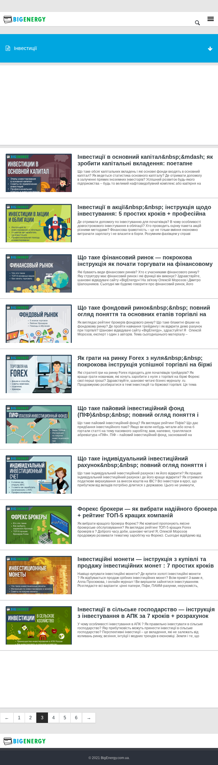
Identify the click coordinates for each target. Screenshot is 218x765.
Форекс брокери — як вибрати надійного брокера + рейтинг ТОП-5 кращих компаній (147, 512)
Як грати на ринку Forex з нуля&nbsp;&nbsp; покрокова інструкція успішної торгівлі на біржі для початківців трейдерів (144, 364)
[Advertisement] (109, 105)
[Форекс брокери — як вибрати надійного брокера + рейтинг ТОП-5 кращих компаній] (39, 525)
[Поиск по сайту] (197, 23)
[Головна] (24, 24)
